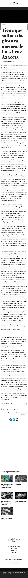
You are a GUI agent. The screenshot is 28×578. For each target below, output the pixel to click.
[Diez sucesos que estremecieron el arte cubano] (7, 511)
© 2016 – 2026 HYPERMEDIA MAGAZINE (14, 559)
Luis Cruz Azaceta (8, 403)
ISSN (14, 555)
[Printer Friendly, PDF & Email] (26, 403)
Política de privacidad (14, 546)
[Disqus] (14, 445)
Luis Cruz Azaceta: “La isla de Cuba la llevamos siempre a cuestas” (7, 487)
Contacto (14, 552)
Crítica (3, 24)
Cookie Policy (8, 573)
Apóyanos (14, 557)
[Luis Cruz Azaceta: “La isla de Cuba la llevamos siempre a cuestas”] (7, 478)
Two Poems (18, 484)
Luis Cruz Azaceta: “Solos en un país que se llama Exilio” (7, 503)
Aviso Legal (14, 548)
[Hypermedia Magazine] (14, 3)
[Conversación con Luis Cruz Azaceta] (21, 495)
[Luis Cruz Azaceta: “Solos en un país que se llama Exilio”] (7, 495)
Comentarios (14, 550)
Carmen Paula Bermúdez (8, 61)
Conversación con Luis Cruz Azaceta (21, 502)
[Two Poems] (21, 478)
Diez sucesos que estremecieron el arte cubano (6, 518)
